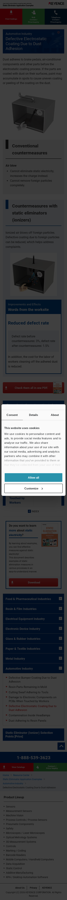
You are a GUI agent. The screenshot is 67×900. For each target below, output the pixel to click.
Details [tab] (33, 414)
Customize (31, 488)
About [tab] (55, 414)
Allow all (33, 477)
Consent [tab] (12, 414)
